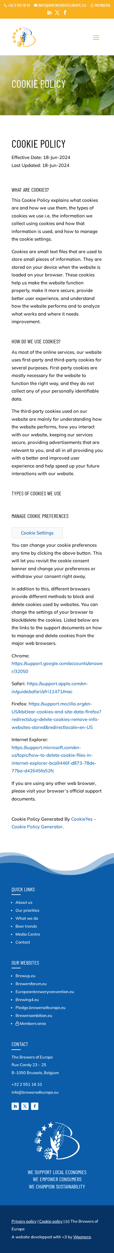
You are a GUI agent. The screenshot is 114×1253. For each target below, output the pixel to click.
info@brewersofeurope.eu (60, 5)
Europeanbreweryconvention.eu (45, 991)
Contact (23, 942)
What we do (27, 918)
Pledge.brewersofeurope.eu (41, 1007)
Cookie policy (51, 1221)
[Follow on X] (25, 1106)
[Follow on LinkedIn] (15, 1106)
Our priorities (27, 910)
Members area (33, 1023)
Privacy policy (24, 1221)
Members (100, 5)
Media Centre (28, 934)
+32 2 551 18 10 (17, 5)
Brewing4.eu (27, 999)
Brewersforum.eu (31, 983)
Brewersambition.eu (34, 1015)
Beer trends (26, 926)
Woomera (82, 1236)
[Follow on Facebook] (34, 1106)
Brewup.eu (26, 975)
